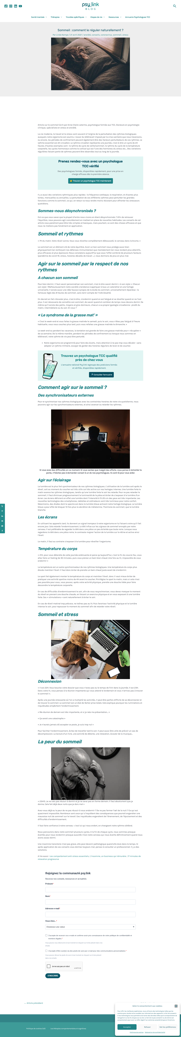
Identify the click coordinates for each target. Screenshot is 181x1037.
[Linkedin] (15, 6)
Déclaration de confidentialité (155, 1032)
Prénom (49, 884)
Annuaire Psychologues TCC (137, 17)
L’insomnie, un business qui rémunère (108, 856)
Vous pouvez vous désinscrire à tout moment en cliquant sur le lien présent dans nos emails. (73, 944)
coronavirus (106, 35)
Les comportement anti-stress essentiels (69, 856)
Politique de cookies (137, 1032)
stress (125, 35)
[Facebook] (6, 6)
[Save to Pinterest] (2, 511)
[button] (176, 1006)
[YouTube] (20, 6)
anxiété (87, 35)
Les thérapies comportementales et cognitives (68, 1029)
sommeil (117, 35)
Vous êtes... (50, 921)
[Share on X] (2, 506)
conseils (96, 35)
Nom (47, 896)
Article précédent (33, 1003)
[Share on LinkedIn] (2, 516)
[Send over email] (2, 520)
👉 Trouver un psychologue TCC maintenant (90, 181)
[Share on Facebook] (2, 530)
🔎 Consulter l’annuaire (101, 374)
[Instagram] (10, 6)
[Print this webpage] (2, 525)
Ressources (114, 17)
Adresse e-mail (52, 908)
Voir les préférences (167, 1027)
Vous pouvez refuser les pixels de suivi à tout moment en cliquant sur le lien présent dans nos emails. (73, 956)
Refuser (147, 1027)
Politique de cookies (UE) (36, 1029)
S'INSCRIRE (53, 976)
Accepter (127, 1027)
